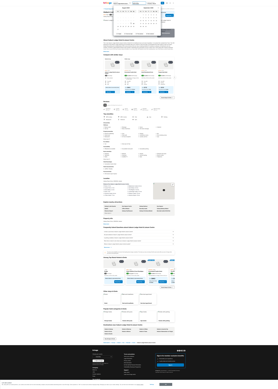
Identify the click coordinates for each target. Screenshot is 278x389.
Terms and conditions (129, 356)
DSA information (128, 362)
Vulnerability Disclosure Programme (132, 367)
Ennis (133, 342)
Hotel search (106, 342)
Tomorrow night (129, 33)
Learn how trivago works (130, 374)
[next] (158, 8)
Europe (113, 342)
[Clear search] (130, 3)
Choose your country (97, 354)
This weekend (140, 33)
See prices (168, 15)
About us (95, 369)
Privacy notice (127, 360)
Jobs (94, 372)
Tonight (119, 33)
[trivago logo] (107, 3)
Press (94, 376)
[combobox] (122, 3)
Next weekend (151, 33)
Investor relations (97, 374)
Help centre (126, 372)
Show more (106, 51)
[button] (122, 3)
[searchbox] (122, 3)
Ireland (119, 342)
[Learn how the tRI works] (121, 105)
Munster (128, 342)
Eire (123, 342)
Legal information (128, 358)
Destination (115, 2)
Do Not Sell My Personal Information (132, 364)
